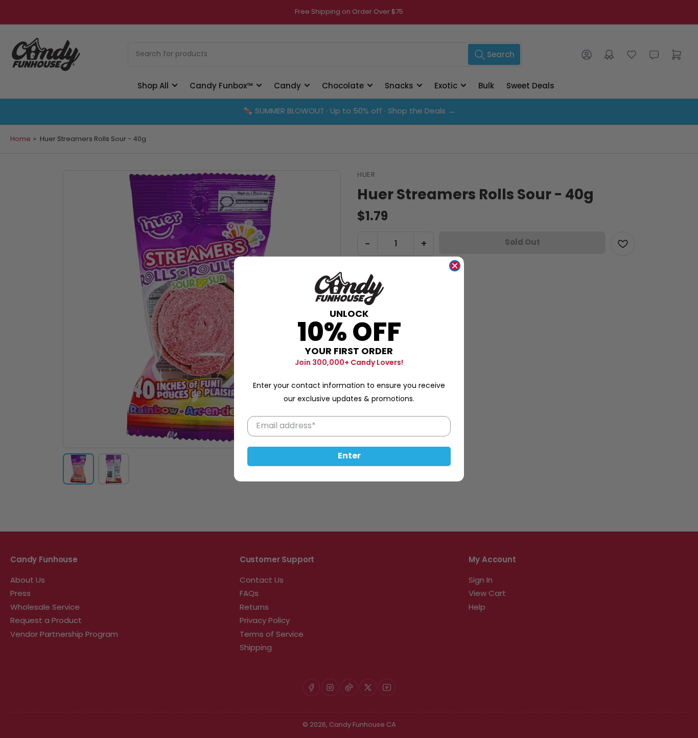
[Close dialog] (455, 266)
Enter (349, 456)
